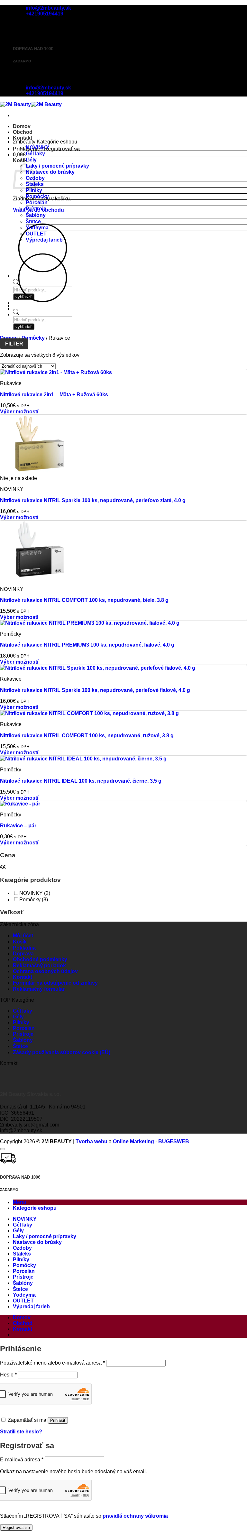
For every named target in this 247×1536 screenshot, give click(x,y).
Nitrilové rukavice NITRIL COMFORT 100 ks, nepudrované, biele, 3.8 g (84, 600)
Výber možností (19, 411)
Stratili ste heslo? (21, 1431)
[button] (19, 154)
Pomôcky (37, 196)
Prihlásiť (58, 1420)
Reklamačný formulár (39, 989)
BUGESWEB (173, 1141)
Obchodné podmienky (40, 959)
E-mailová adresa (21, 1459)
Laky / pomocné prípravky (57, 166)
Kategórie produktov (30, 880)
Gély (31, 159)
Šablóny (36, 215)
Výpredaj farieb (44, 240)
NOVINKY (38, 147)
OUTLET (36, 233)
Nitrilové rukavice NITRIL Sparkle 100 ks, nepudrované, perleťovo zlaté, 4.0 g (93, 500)
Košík (20, 941)
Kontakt (22, 138)
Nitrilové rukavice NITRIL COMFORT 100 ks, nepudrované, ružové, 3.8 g (87, 735)
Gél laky (35, 153)
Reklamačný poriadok (39, 965)
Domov (22, 126)
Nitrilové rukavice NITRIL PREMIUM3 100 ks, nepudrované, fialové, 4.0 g (87, 645)
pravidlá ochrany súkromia (135, 1516)
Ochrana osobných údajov (45, 971)
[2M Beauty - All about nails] (31, 104)
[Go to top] (2, 1149)
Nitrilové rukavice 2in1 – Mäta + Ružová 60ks (54, 394)
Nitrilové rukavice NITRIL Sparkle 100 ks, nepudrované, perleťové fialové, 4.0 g (95, 690)
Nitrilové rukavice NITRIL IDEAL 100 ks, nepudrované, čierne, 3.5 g (80, 781)
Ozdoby (22, 1248)
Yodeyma (37, 227)
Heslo (8, 1374)
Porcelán (37, 202)
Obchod (22, 132)
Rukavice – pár (18, 825)
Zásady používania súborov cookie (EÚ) (61, 1052)
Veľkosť (11, 912)
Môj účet (23, 935)
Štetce (33, 221)
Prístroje (36, 208)
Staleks (22, 1253)
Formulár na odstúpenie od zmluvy (55, 983)
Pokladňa (24, 948)
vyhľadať (23, 326)
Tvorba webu (91, 1141)
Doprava (23, 953)
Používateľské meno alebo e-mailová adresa (52, 1363)
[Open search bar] (16, 313)
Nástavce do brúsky (50, 172)
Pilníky (34, 190)
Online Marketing (133, 1141)
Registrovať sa (16, 1527)
